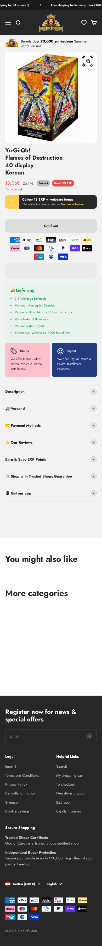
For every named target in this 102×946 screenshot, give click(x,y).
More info (16, 528)
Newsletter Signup (70, 793)
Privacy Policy (16, 784)
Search (61, 766)
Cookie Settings (17, 811)
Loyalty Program (68, 811)
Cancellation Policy (20, 793)
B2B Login (64, 802)
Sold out (51, 225)
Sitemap (11, 802)
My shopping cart (69, 775)
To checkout (65, 784)
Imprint (10, 766)
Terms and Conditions (22, 775)
